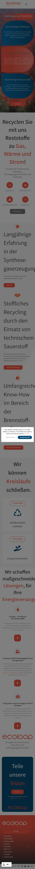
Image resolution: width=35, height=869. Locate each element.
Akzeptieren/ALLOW (25, 437)
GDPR (27, 433)
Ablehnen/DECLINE (10, 437)
